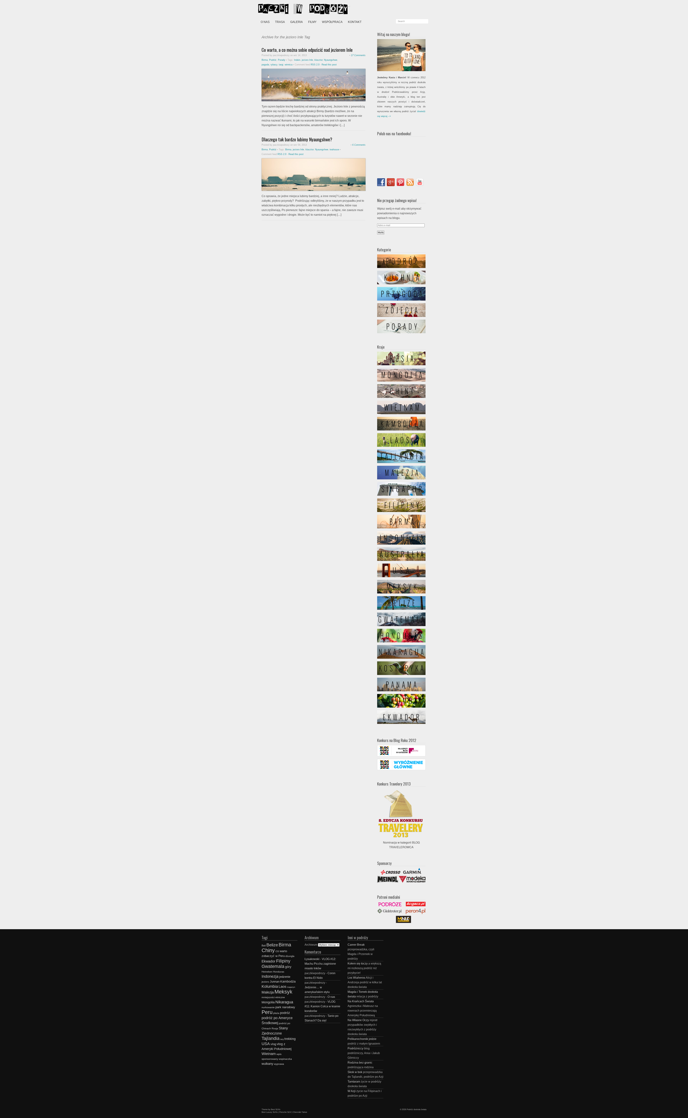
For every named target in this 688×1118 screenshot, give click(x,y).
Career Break (356, 944)
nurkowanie (268, 1007)
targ (282, 1039)
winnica (288, 64)
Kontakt (355, 21)
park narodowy (285, 1007)
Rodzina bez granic (360, 1062)
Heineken (267, 971)
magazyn (291, 987)
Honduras (278, 971)
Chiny (268, 950)
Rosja (275, 1028)
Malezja (268, 992)
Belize (272, 944)
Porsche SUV (285, 1112)
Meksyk (283, 992)
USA (266, 1044)
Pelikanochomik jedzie (362, 1038)
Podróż (272, 60)
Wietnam (269, 1054)
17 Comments (358, 55)
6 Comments (359, 144)
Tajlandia (271, 1038)
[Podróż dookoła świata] (285, 9)
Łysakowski (312, 959)
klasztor (318, 60)
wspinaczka (285, 1059)
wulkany (267, 1064)
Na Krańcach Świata (361, 1001)
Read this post (329, 64)
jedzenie (284, 976)
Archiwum (311, 944)
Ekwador (268, 961)
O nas (265, 21)
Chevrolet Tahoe (300, 1112)
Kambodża (288, 981)
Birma (265, 60)
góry (288, 967)
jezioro (265, 981)
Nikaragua (284, 1002)
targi (281, 64)
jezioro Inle (307, 60)
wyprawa (279, 1064)
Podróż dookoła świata (416, 1109)
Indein (297, 60)
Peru (267, 1012)
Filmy (312, 21)
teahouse (334, 149)
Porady (281, 60)
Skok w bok (355, 1072)
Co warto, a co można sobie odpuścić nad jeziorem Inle (307, 49)
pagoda (265, 64)
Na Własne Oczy (358, 1020)
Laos (282, 986)
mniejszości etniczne (273, 997)
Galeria (296, 21)
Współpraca (332, 21)
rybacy (274, 64)
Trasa (280, 21)
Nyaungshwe (330, 60)
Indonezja (270, 976)
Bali (264, 945)
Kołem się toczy (358, 963)
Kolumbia (270, 986)
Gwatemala (273, 966)
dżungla (289, 956)
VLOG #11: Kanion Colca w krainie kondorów (322, 1006)
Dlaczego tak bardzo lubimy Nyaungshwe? (297, 139)
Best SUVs (275, 1109)
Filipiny (283, 960)
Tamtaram (354, 1081)
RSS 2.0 (315, 64)
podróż (285, 1013)
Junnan (275, 981)
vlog (273, 1044)
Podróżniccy (355, 1048)
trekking (290, 1039)
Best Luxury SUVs (270, 1112)
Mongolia (268, 1002)
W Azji (352, 1091)
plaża (276, 1013)
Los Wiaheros (356, 977)
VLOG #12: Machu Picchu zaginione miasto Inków (320, 963)
